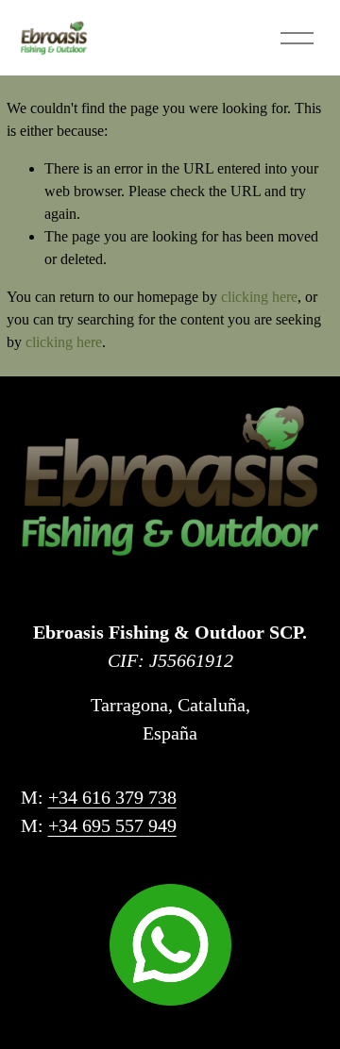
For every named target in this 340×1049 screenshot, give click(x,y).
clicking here (259, 297)
